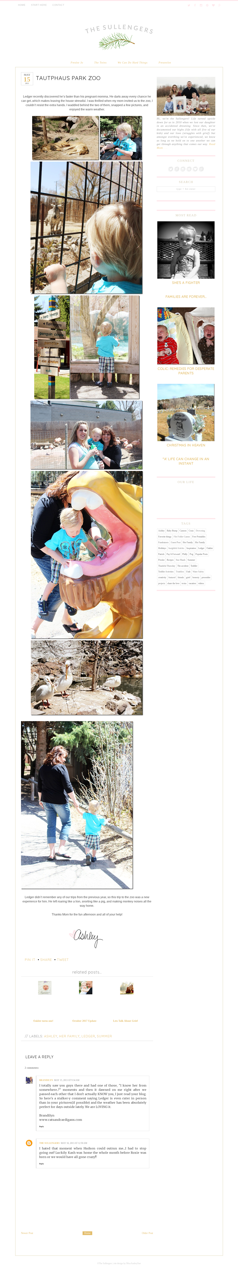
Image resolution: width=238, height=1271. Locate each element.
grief (188, 577)
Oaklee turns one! (43, 1021)
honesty (195, 577)
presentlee (206, 577)
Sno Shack (180, 560)
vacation (192, 583)
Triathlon (180, 571)
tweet (63, 960)
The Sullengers (49, 1143)
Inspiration (191, 548)
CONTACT (58, 5)
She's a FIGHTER (186, 283)
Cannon (183, 530)
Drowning (200, 530)
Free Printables (198, 536)
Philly (184, 554)
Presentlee (165, 62)
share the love (173, 583)
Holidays (162, 548)
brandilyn (46, 1080)
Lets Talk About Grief (125, 1021)
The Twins (100, 62)
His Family (200, 542)
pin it (30, 960)
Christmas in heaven (186, 445)
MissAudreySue (133, 1263)
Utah (188, 571)
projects (161, 583)
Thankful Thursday (166, 566)
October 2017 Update (84, 1021)
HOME (21, 5)
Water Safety (198, 571)
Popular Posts (201, 554)
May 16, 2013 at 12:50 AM (74, 1143)
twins (184, 583)
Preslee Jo (77, 62)
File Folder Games (182, 536)
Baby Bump (172, 530)
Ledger (88, 1036)
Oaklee (210, 548)
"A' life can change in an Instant (186, 461)
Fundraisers (163, 542)
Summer (104, 1036)
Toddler (194, 566)
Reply (41, 1126)
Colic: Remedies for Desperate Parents (186, 371)
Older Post (147, 1233)
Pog (191, 554)
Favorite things (164, 536)
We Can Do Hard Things (132, 62)
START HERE (39, 5)
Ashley (50, 1036)
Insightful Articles (176, 548)
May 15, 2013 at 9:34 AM (66, 1080)
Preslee (161, 560)
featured (172, 577)
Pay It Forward (173, 554)
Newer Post (27, 1233)
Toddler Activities (166, 571)
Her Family (69, 1036)
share (46, 960)
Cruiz (191, 530)
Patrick (161, 554)
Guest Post (176, 542)
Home (87, 1233)
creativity (162, 577)
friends (181, 577)
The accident (182, 566)
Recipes (170, 560)
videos (201, 583)
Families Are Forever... (186, 296)
